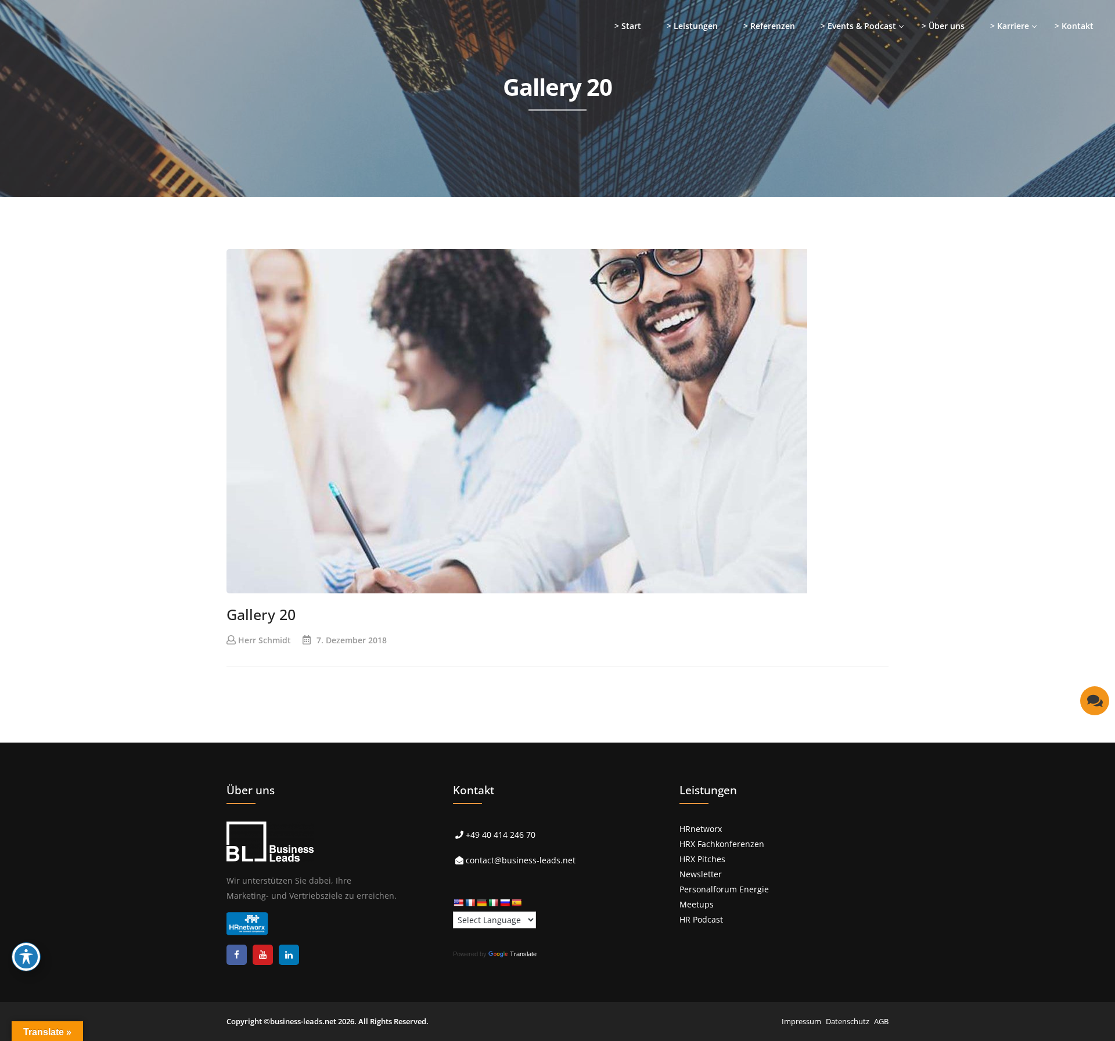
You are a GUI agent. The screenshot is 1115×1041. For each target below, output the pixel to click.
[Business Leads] (85, 89)
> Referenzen (769, 25)
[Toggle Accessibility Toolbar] (26, 957)
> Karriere (1009, 25)
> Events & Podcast (858, 25)
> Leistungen (692, 25)
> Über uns (943, 25)
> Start (627, 25)
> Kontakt (1074, 25)
